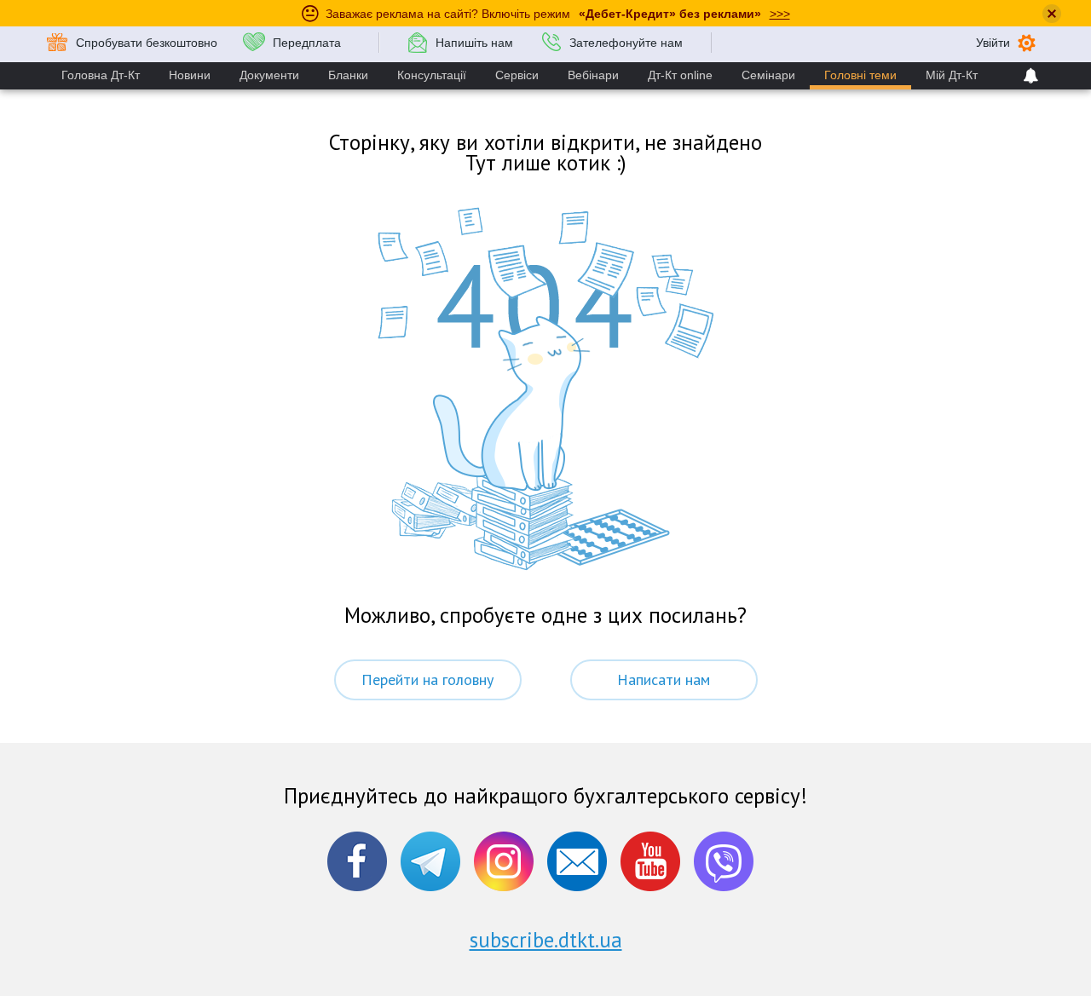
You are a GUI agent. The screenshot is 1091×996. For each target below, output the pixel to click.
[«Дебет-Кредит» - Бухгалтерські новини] (723, 861)
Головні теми (860, 75)
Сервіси (517, 75)
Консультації (431, 75)
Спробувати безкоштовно (146, 42)
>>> (780, 13)
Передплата (307, 42)
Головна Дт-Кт (100, 75)
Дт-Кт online (680, 75)
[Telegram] (430, 861)
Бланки (348, 75)
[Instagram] (504, 861)
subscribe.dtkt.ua (546, 939)
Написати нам (663, 679)
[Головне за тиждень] (577, 861)
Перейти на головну (427, 679)
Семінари (768, 75)
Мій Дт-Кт (952, 75)
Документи (269, 75)
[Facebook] (357, 861)
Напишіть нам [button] (474, 42)
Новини (190, 75)
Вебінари (593, 75)
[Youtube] (650, 861)
